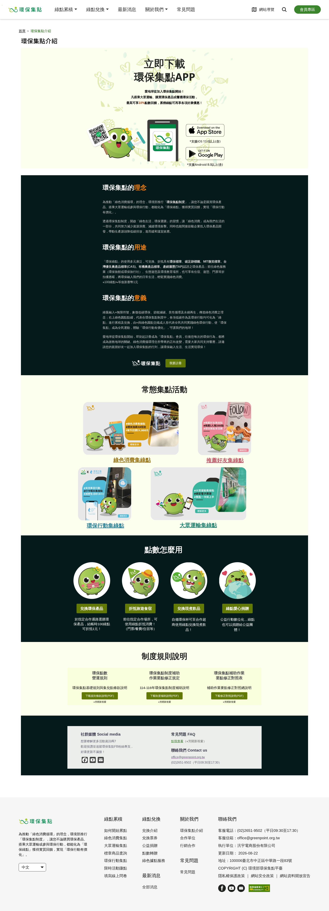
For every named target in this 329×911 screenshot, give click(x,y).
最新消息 (127, 9)
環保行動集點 (115, 860)
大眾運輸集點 (115, 845)
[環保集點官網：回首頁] (25, 9)
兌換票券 (149, 838)
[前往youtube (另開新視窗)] (231, 888)
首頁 (22, 31)
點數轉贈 (149, 853)
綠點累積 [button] (64, 9)
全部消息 (149, 887)
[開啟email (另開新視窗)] (241, 888)
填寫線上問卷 (115, 876)
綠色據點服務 (153, 860)
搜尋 (284, 9)
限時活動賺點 (115, 868)
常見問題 (186, 9)
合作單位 (187, 838)
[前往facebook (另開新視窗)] (222, 888)
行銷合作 (187, 845)
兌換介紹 (149, 830)
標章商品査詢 (115, 853)
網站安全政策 (263, 876)
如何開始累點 (115, 830)
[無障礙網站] (259, 888)
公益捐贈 (149, 845)
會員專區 (307, 9)
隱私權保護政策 (231, 876)
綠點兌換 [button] (95, 9)
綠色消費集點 (115, 838)
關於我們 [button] (154, 9)
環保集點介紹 (191, 830)
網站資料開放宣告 (295, 876)
